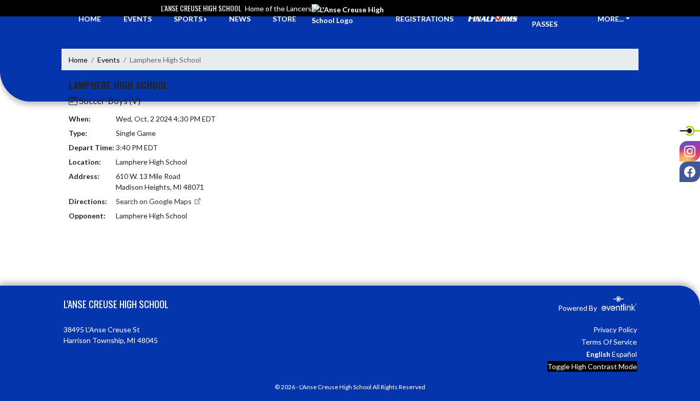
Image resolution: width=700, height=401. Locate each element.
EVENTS (137, 18)
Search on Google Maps (154, 201)
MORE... (611, 18)
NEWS (240, 18)
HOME (89, 18)
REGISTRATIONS (425, 18)
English (598, 354)
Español (624, 354)
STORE (284, 18)
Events (108, 59)
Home (78, 59)
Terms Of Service (609, 341)
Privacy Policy (615, 329)
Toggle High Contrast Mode (592, 366)
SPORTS (188, 18)
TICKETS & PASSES (551, 18)
